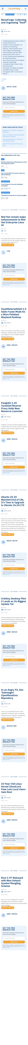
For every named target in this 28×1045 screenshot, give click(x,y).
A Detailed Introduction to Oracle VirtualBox (14, 195)
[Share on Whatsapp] (26, 14)
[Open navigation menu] (3, 9)
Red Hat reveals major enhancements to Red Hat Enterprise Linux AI (14, 162)
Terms (23, 115)
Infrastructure (10, 14)
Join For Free (14, 111)
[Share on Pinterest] (24, 14)
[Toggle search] (25, 8)
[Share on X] (22, 14)
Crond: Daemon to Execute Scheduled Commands (12, 185)
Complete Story (6, 244)
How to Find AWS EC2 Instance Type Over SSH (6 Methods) (13, 173)
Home (2, 14)
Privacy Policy (7, 116)
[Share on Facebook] (20, 14)
